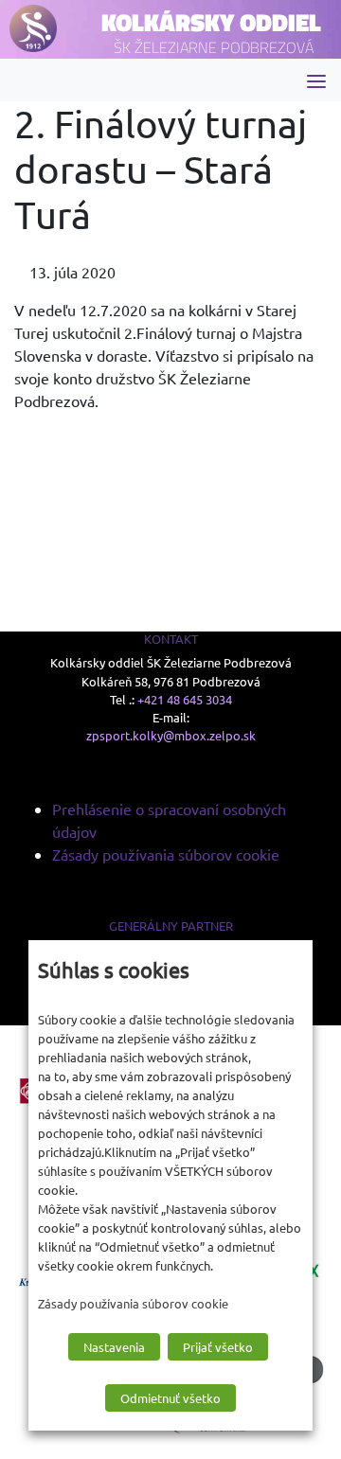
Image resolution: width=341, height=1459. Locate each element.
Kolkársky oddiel (211, 22)
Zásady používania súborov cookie (165, 854)
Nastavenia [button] (114, 1347)
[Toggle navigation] (316, 80)
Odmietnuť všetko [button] (170, 1398)
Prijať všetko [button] (218, 1347)
